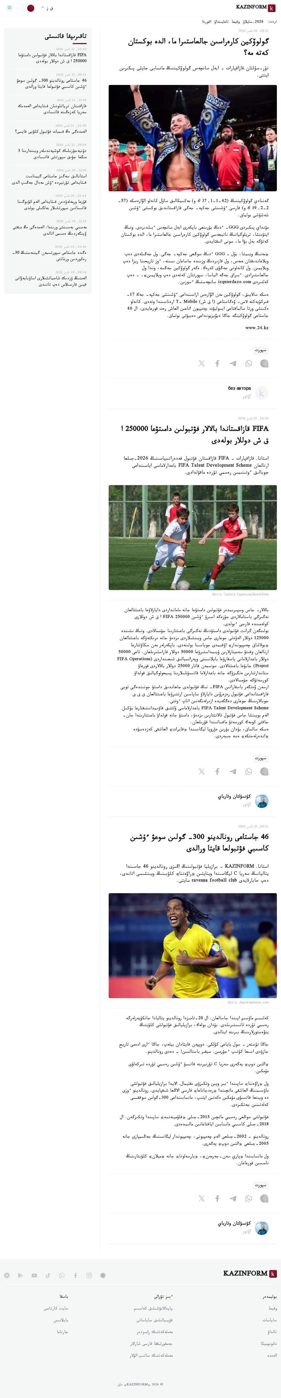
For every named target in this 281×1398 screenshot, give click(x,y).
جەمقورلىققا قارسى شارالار (151, 1345)
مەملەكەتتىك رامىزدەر (155, 1333)
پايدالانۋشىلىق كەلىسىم (153, 1309)
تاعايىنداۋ (221, 22)
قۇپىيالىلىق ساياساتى (154, 1321)
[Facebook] (217, 364)
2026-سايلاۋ (253, 22)
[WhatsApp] (248, 364)
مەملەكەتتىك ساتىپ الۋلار (151, 1356)
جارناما (62, 1333)
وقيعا (236, 22)
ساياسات (270, 1321)
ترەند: (272, 22)
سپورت (260, 351)
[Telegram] (233, 364)
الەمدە (272, 1356)
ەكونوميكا (269, 1345)
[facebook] (75, 1275)
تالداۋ (272, 1333)
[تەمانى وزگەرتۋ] (27, 8)
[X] (201, 364)
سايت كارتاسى (56, 1309)
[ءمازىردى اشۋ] (9, 8)
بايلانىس (61, 1321)
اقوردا (206, 22)
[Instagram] (264, 364)
